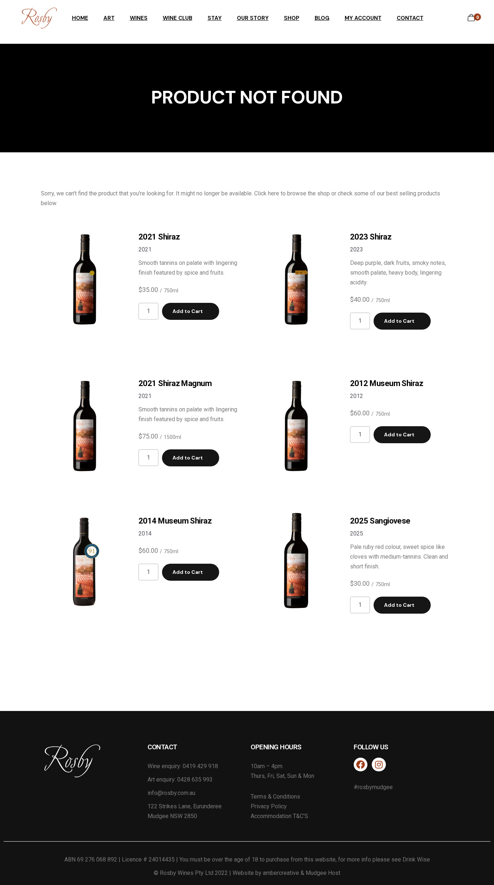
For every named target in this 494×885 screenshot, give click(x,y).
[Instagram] (379, 764)
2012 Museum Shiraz (386, 383)
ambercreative (281, 872)
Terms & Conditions (275, 796)
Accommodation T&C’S (279, 816)
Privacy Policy (269, 806)
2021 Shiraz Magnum (175, 383)
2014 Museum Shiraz (175, 520)
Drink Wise (416, 859)
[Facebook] (360, 764)
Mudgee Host (323, 872)
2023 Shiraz (370, 236)
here (273, 193)
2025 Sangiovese (380, 520)
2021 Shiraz (159, 236)
